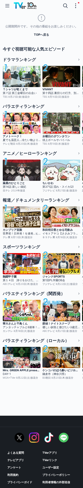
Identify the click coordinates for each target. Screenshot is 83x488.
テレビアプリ (15, 460)
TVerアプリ (49, 452)
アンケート (14, 467)
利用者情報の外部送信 (56, 482)
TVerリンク (49, 460)
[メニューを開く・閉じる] (75, 5)
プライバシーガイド (19, 482)
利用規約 (12, 474)
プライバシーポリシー (56, 474)
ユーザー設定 (50, 467)
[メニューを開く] (7, 5)
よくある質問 (15, 452)
